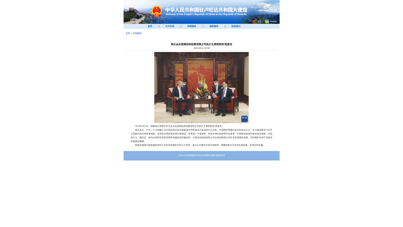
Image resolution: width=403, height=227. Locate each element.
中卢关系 (169, 26)
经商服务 (191, 26)
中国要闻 (137, 33)
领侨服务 (214, 26)
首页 (150, 26)
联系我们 (236, 26)
